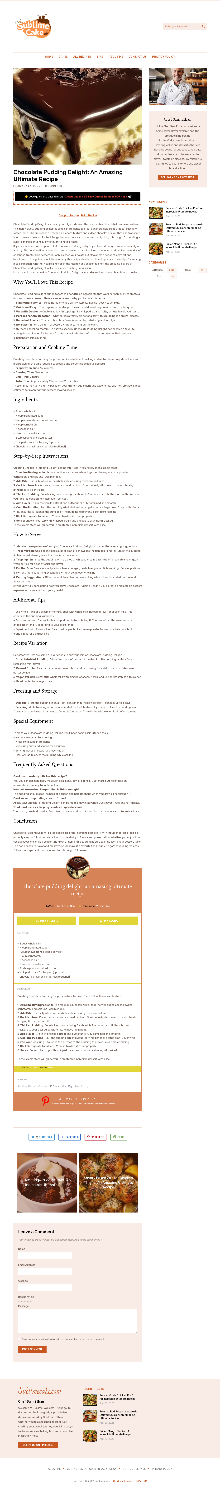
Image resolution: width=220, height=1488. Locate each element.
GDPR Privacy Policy (103, 1468)
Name (21, 1248)
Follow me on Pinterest (177, 177)
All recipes (82, 56)
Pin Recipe (111, 920)
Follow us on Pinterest (38, 1445)
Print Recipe (89, 215)
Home (49, 56)
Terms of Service (134, 1468)
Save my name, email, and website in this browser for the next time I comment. (63, 1339)
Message (23, 1306)
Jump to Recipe (69, 215)
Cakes (63, 56)
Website (23, 1280)
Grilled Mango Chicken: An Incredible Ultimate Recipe (181, 246)
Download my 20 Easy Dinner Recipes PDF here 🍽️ (98, 196)
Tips (100, 56)
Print (121, 1137)
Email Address (26, 1264)
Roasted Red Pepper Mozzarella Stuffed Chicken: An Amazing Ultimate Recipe (184, 228)
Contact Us (138, 56)
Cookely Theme (122, 1481)
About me (116, 56)
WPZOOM (141, 1481)
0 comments (53, 186)
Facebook (72, 1137)
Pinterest (97, 1137)
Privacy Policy (163, 56)
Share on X (45, 1137)
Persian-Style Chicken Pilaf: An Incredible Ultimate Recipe (185, 210)
